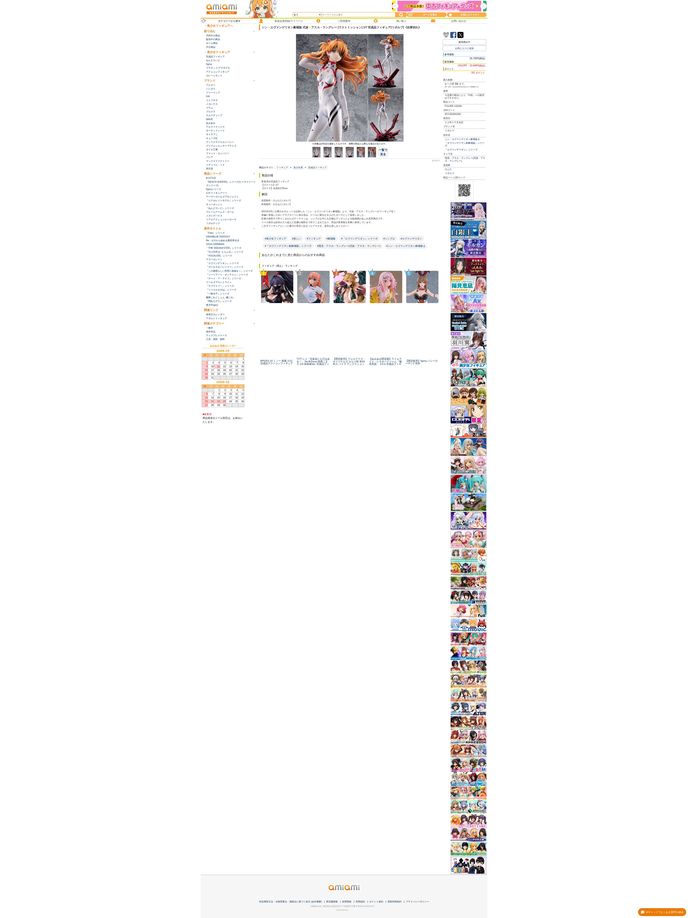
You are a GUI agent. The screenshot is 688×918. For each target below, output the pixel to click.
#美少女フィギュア (275, 238)
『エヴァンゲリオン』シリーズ (461, 149)
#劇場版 (330, 238)
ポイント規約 (376, 901)
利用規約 (360, 901)
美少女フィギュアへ (220, 25)
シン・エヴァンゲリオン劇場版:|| (462, 139)
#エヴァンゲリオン (411, 238)
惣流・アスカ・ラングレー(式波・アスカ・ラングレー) (465, 159)
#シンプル (389, 238)
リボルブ (449, 130)
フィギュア (282, 167)
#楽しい (296, 238)
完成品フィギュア (317, 167)
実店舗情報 (332, 901)
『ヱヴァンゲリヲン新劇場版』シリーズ (464, 144)
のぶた (448, 169)
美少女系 (298, 167)
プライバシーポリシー (417, 901)
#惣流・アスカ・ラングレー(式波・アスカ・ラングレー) (349, 245)
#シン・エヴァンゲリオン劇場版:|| (405, 245)
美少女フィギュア (218, 52)
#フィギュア (314, 238)
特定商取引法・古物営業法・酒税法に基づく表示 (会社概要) (290, 901)
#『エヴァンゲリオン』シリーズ (359, 238)
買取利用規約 (395, 901)
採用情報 (346, 901)
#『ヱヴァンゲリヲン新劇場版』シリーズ (288, 245)
